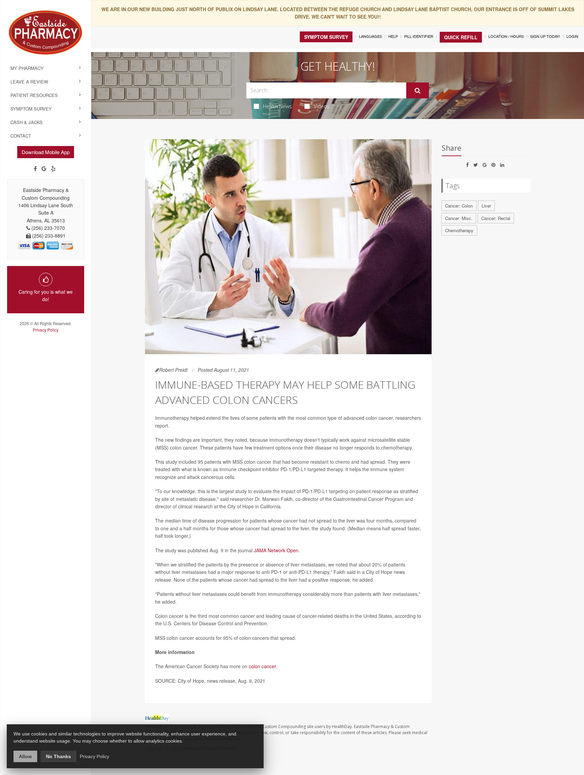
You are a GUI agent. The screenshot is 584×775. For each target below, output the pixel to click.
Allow (25, 756)
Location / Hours (506, 36)
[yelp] (53, 168)
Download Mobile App (46, 151)
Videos (322, 106)
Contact (20, 135)
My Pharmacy (27, 68)
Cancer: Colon (459, 205)
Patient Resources (34, 95)
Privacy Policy (45, 330)
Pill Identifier (418, 36)
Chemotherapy (459, 230)
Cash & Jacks (26, 122)
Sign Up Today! (545, 36)
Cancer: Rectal (495, 218)
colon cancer (262, 666)
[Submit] (417, 90)
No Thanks (58, 756)
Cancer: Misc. (458, 218)
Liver (486, 205)
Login (572, 36)
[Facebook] (35, 168)
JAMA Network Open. (277, 550)
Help (393, 36)
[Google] (44, 168)
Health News (277, 106)
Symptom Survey (31, 108)
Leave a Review (29, 81)
